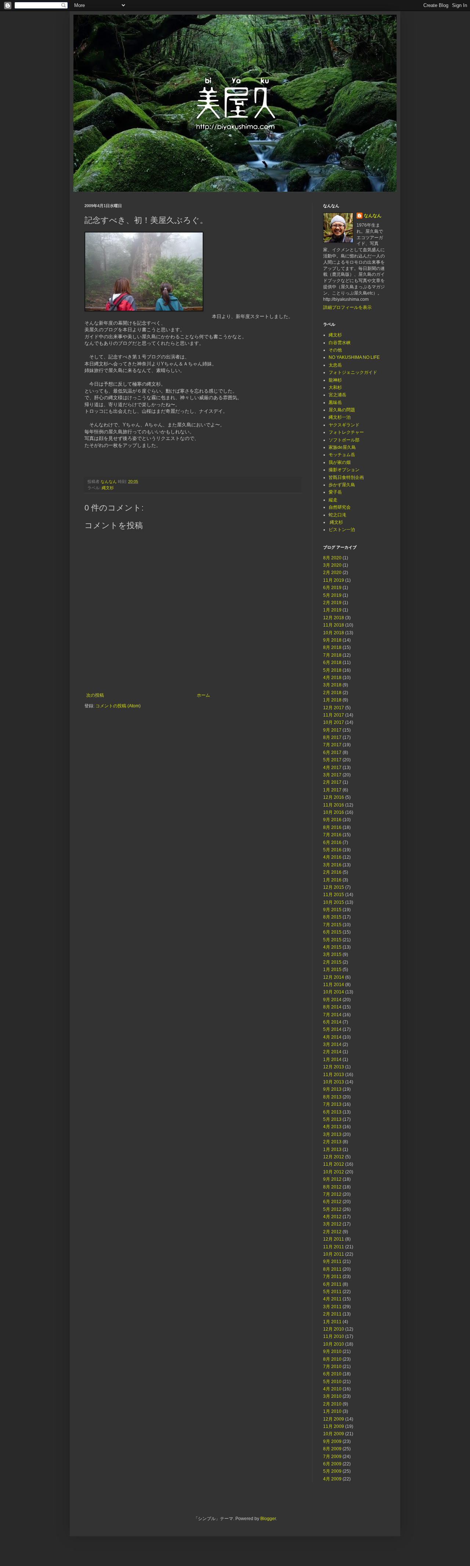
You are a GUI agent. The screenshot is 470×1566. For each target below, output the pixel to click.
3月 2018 (332, 685)
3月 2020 (332, 565)
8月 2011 (332, 1269)
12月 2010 (333, 1329)
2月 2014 (332, 1051)
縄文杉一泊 (340, 417)
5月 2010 (332, 1381)
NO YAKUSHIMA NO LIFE (354, 357)
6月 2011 (332, 1284)
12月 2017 (333, 707)
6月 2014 (332, 1022)
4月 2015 (332, 947)
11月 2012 (333, 1164)
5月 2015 (332, 939)
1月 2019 (332, 610)
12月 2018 (333, 617)
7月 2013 (332, 1104)
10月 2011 (333, 1254)
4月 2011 (332, 1299)
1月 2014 (332, 1059)
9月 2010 (332, 1351)
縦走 (333, 499)
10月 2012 (333, 1171)
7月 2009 (332, 1456)
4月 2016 (332, 857)
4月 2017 (332, 767)
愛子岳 (335, 492)
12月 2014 (333, 977)
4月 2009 (332, 1479)
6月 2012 (332, 1201)
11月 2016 (333, 805)
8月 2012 (332, 1187)
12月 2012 (333, 1156)
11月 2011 (333, 1246)
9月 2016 (332, 819)
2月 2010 (332, 1404)
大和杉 (335, 387)
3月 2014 (332, 1044)
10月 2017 (333, 722)
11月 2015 (333, 894)
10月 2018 (333, 632)
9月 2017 (332, 730)
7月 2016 (332, 834)
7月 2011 (332, 1276)
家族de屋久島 (342, 447)
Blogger (268, 1518)
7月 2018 (332, 655)
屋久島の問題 (342, 409)
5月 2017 (332, 759)
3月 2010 (332, 1396)
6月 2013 (332, 1112)
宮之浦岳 (337, 394)
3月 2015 (332, 954)
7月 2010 (332, 1366)
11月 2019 (333, 580)
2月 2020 (332, 572)
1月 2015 (332, 969)
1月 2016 (332, 880)
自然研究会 (340, 507)
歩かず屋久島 (342, 484)
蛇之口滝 (337, 514)
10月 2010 (333, 1344)
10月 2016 (333, 812)
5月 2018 (332, 670)
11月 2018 (333, 625)
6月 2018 (332, 662)
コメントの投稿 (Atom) (118, 705)
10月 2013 (333, 1082)
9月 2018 (332, 640)
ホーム (203, 695)
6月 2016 (332, 842)
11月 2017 (333, 715)
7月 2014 (332, 1014)
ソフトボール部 (344, 440)
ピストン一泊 (342, 529)
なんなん (373, 215)
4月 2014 (332, 1037)
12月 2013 (333, 1066)
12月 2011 (333, 1239)
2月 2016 (332, 872)
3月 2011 (332, 1306)
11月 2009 (333, 1426)
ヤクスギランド (344, 424)
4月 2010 (332, 1389)
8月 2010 (332, 1359)
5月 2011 (332, 1291)
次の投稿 (95, 695)
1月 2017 (332, 790)
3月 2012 (332, 1224)
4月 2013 (332, 1126)
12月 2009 (333, 1419)
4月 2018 (332, 677)
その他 (335, 350)
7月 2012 (332, 1194)
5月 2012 (332, 1209)
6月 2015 (332, 932)
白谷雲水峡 (340, 342)
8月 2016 (332, 827)
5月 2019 (332, 595)
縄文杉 (108, 488)
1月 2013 (332, 1149)
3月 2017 (332, 774)
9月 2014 (332, 999)
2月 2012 (332, 1231)
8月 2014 (332, 1007)
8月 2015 (332, 917)
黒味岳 (335, 402)
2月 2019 (332, 602)
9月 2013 (332, 1089)
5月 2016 (332, 849)
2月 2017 (332, 782)
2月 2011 (332, 1314)
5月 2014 (332, 1029)
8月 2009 (332, 1448)
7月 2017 (332, 744)
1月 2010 (332, 1411)
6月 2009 (332, 1463)
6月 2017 (332, 752)
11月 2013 (333, 1074)
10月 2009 (333, 1433)
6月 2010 (332, 1373)
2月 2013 (332, 1141)
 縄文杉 (336, 522)
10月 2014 (333, 992)
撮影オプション (344, 469)
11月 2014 (333, 984)
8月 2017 (332, 737)
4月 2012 (332, 1216)
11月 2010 (333, 1336)
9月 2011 (332, 1261)
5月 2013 (332, 1119)
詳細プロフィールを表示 (347, 307)
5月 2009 (332, 1471)
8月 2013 (332, 1097)
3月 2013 (332, 1134)
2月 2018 (332, 692)
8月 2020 (332, 557)
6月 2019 (332, 587)
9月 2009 (332, 1441)
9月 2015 (332, 909)
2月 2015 (332, 962)
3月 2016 (332, 864)
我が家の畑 (340, 462)
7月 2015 (332, 924)
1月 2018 (332, 700)
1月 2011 (332, 1321)
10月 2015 (333, 902)
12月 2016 (333, 797)
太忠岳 (335, 365)
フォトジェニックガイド (353, 372)
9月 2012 (332, 1179)
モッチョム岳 (342, 454)
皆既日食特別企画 (346, 477)
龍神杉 (335, 380)
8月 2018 (332, 647)
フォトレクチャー (346, 432)
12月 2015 (333, 887)
